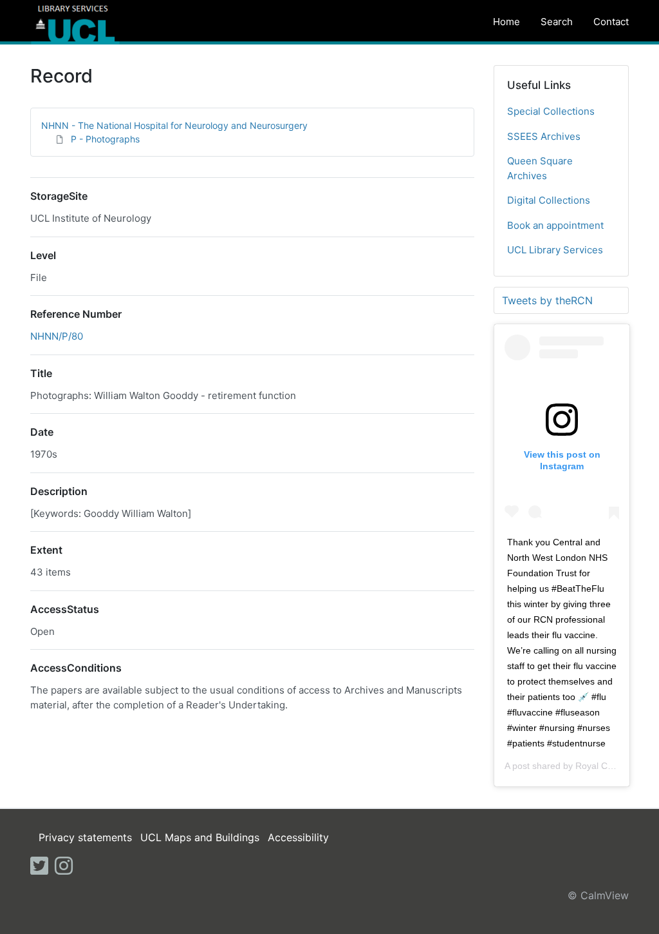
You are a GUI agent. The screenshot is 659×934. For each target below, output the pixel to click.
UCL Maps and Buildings (199, 837)
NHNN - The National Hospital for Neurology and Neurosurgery (174, 125)
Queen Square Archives (540, 168)
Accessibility (298, 837)
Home (506, 21)
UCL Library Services (555, 250)
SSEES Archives (543, 136)
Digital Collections (548, 200)
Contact (611, 21)
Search (557, 21)
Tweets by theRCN (547, 300)
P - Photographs (105, 138)
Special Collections (551, 111)
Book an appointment (555, 225)
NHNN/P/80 (56, 336)
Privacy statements (85, 837)
